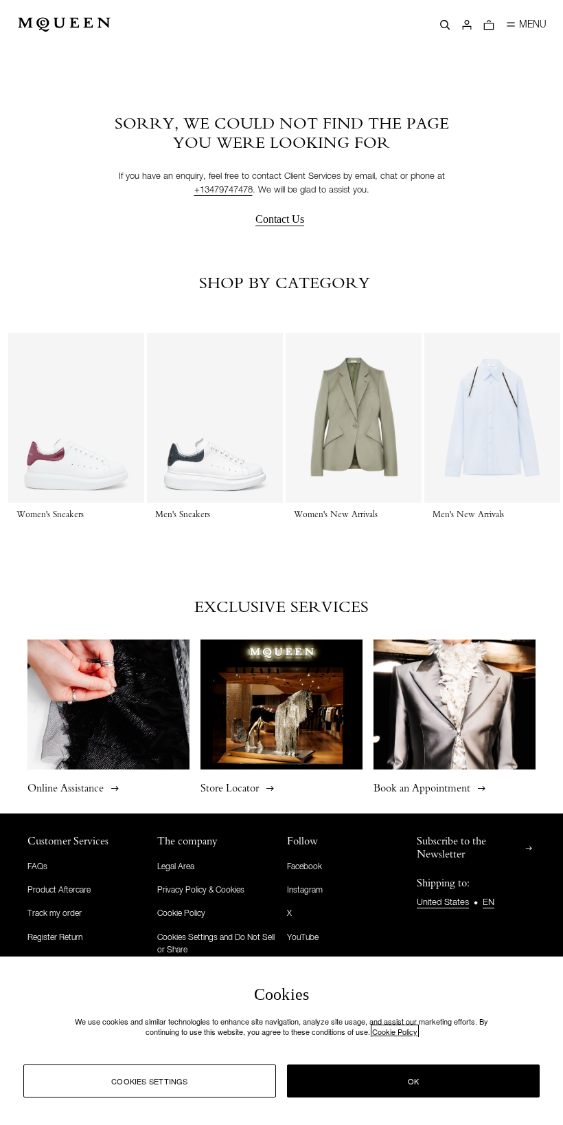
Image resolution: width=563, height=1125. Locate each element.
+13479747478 (223, 190)
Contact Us (279, 219)
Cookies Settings (149, 1080)
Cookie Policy (394, 1031)
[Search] (445, 25)
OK (413, 1080)
